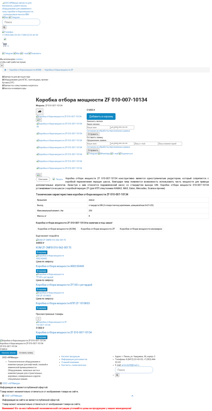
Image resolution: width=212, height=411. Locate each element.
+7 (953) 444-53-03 (11, 35)
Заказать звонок (9, 353)
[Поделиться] (39, 111)
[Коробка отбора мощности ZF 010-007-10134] (59, 116)
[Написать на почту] (24, 53)
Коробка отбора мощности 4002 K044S (60, 266)
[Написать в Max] (5, 17)
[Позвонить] (35, 53)
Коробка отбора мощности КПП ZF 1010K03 (63, 303)
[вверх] (132, 396)
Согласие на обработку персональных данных (108, 131)
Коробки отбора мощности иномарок (141, 229)
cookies (18, 59)
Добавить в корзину (101, 116)
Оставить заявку (26, 353)
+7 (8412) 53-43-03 (29, 35)
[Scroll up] (39, 120)
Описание (43, 179)
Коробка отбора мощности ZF (98, 229)
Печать (59, 179)
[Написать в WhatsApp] (104, 153)
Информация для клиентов (74, 359)
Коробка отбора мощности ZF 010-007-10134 (64, 332)
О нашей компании (70, 362)
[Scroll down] (39, 175)
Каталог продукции (70, 356)
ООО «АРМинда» (11, 383)
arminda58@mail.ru (22, 39)
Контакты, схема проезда (73, 365)
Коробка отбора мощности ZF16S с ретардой (64, 284)
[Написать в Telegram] (14, 17)
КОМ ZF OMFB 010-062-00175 (53, 247)
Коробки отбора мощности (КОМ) (57, 229)
